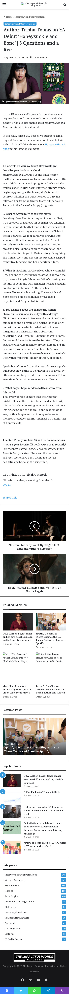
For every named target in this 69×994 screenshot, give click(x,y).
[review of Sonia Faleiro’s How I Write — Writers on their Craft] (12, 847)
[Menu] (4, 6)
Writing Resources (15, 880)
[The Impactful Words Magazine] (34, 4)
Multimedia (11, 907)
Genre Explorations (15, 912)
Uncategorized (13, 928)
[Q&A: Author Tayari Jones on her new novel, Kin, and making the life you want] (18, 621)
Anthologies (11, 896)
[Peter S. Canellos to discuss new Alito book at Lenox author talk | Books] (51, 667)
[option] (34, 736)
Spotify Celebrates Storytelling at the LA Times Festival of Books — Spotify (51, 638)
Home (9, 16)
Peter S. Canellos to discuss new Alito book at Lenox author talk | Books (50, 689)
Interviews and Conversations (30, 16)
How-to (9, 890)
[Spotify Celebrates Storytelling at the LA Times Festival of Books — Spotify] (51, 621)
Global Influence (14, 939)
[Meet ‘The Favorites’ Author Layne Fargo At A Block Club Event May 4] (18, 667)
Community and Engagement (20, 901)
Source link (10, 497)
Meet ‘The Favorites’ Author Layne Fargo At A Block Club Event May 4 (17, 689)
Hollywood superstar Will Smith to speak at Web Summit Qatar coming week (44, 810)
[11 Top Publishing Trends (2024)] (12, 796)
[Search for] (64, 6)
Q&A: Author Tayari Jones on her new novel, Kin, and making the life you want (17, 637)
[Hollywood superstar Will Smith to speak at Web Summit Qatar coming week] (12, 811)
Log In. (7, 484)
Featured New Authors (17, 917)
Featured (10, 923)
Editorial (9, 933)
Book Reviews (12, 885)
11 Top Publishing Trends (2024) (41, 791)
